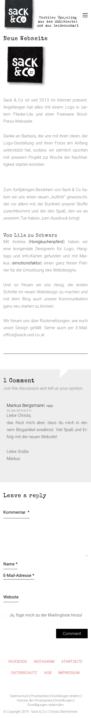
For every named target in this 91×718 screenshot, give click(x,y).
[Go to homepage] (42, 15)
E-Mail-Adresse (18, 575)
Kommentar (16, 512)
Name (10, 564)
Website (11, 597)
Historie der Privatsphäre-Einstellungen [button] (45, 700)
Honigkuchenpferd (46, 241)
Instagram (44, 661)
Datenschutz (24, 673)
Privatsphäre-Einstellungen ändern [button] (55, 696)
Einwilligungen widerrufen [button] (45, 705)
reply (49, 405)
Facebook (17, 661)
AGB (47, 673)
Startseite (72, 661)
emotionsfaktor (27, 263)
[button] (85, 15)
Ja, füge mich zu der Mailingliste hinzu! (45, 615)
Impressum (69, 673)
